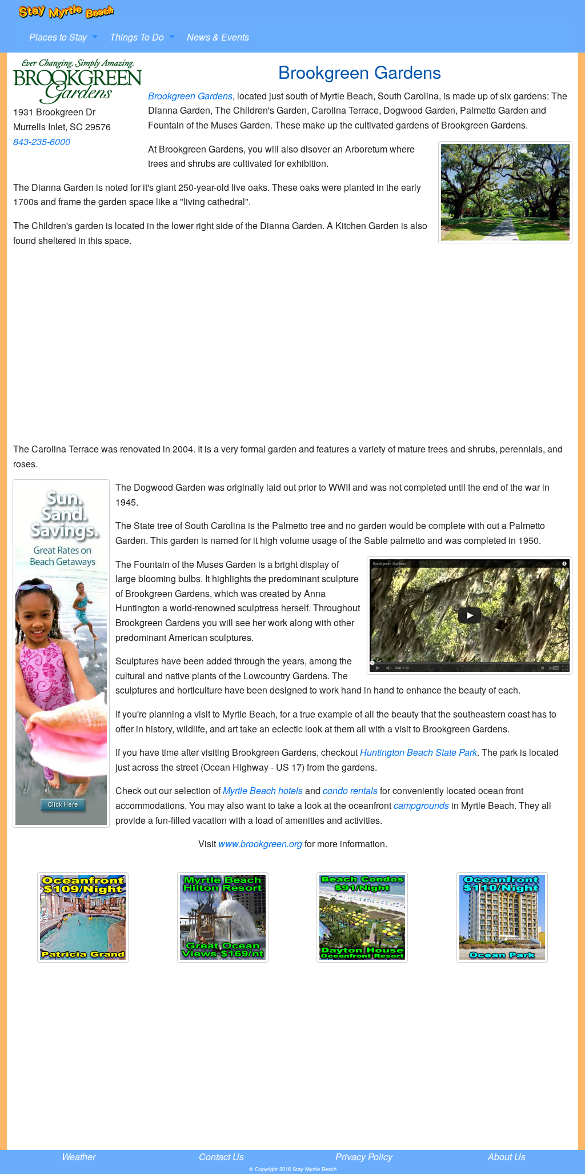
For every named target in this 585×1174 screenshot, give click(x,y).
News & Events (218, 36)
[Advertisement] (292, 349)
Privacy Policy (363, 1156)
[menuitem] (60, 37)
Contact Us (221, 1156)
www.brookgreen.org (260, 843)
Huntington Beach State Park (418, 752)
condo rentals (350, 790)
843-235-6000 (41, 141)
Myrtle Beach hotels (263, 790)
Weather (78, 1156)
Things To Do (137, 36)
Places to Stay (58, 36)
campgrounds (421, 805)
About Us (507, 1156)
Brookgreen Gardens (190, 95)
